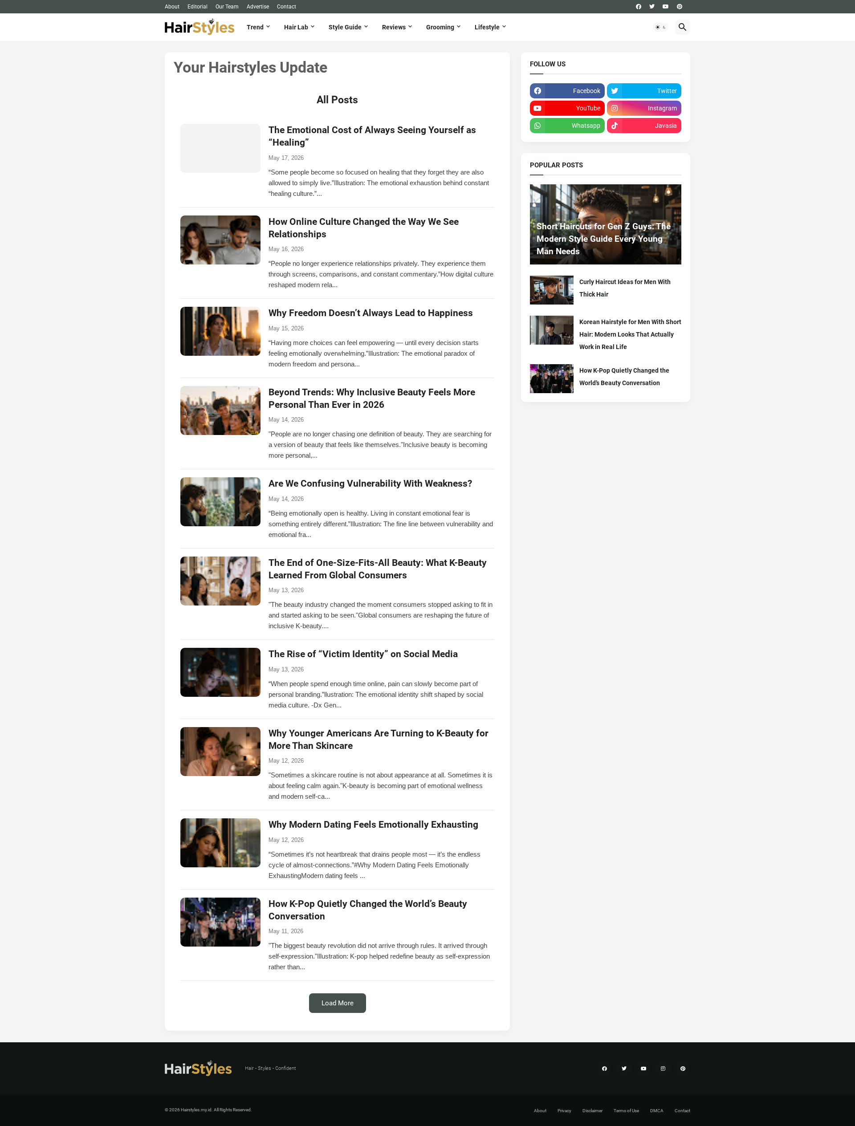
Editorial (197, 7)
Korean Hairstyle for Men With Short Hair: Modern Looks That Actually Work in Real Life (630, 334)
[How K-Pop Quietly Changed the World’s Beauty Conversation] (552, 378)
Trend (255, 27)
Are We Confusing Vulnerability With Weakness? (370, 483)
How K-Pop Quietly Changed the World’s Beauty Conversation (624, 376)
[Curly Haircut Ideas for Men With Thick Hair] (552, 290)
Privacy (564, 1110)
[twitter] (652, 6)
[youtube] (666, 6)
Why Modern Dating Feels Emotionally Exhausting (373, 824)
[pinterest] (679, 6)
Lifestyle (487, 27)
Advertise (258, 7)
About (172, 7)
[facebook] (638, 6)
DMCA (657, 1110)
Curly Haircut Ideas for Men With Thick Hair (625, 288)
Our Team (227, 7)
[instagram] (663, 1068)
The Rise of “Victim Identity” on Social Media (363, 654)
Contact (286, 7)
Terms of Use (626, 1110)
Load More (338, 1003)
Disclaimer (592, 1110)
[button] (660, 27)
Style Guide (345, 27)
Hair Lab (296, 27)
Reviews (394, 27)
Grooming (440, 27)
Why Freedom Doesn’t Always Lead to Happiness (371, 313)
